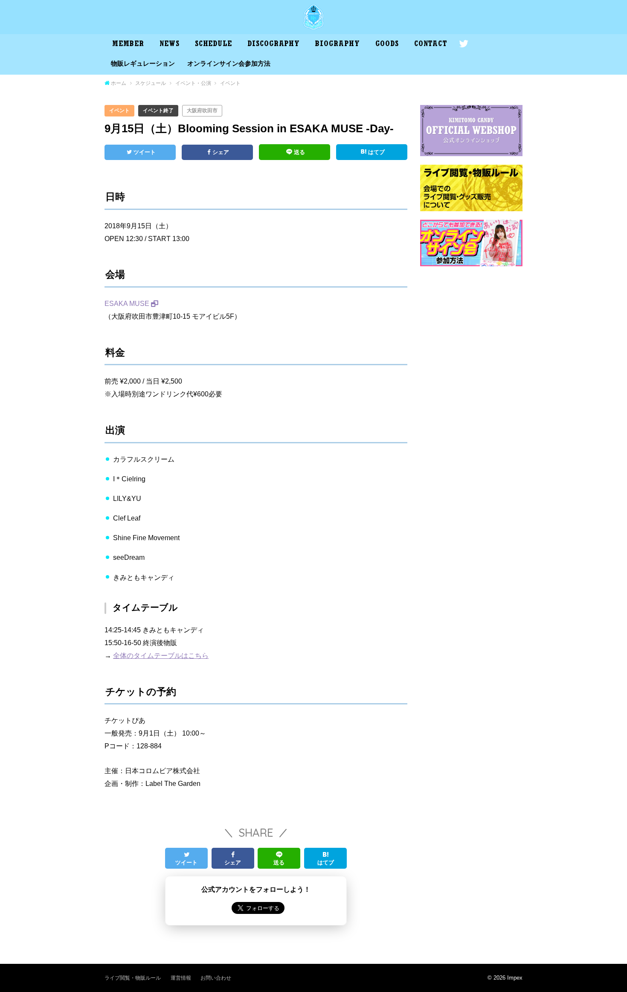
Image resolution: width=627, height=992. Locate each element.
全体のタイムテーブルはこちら (161, 655)
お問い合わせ (215, 978)
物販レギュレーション (143, 63)
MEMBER (128, 45)
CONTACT (430, 45)
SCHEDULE (213, 45)
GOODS (387, 45)
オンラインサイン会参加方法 (228, 63)
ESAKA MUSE (126, 303)
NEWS (170, 45)
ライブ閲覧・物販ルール (132, 978)
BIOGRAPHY (337, 45)
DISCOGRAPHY (273, 45)
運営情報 (181, 978)
